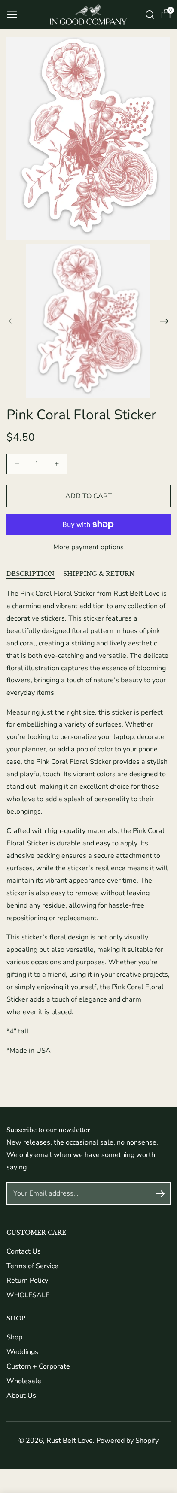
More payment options (88, 547)
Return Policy (27, 1280)
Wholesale (23, 1381)
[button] (12, 14)
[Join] (160, 1193)
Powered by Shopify (127, 1440)
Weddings (22, 1352)
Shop (14, 1337)
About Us (21, 1395)
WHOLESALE (27, 1295)
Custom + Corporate (38, 1366)
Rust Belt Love (69, 1440)
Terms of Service (32, 1266)
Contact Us (23, 1251)
